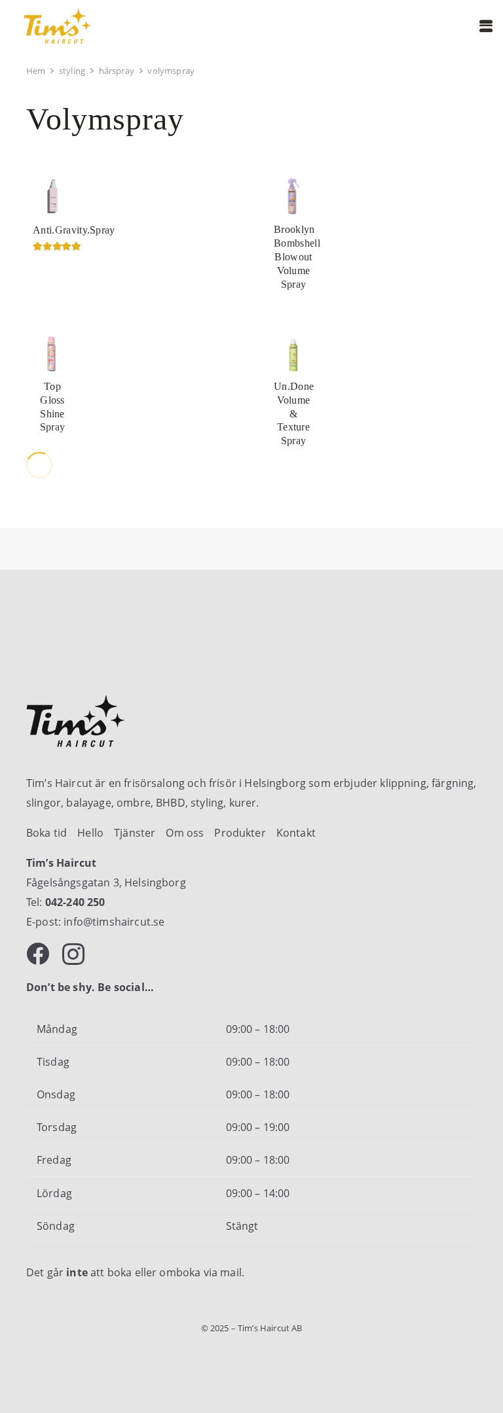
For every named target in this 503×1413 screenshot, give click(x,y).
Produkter (239, 833)
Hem (35, 71)
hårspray (116, 71)
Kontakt (296, 833)
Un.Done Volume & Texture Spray (294, 413)
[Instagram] (73, 955)
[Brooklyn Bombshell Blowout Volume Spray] (293, 196)
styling (72, 71)
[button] (486, 26)
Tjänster (134, 833)
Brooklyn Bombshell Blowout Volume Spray (297, 256)
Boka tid (46, 833)
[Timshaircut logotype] (57, 26)
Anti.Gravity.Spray (74, 230)
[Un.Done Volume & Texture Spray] (293, 353)
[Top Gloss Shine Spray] (52, 353)
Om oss (185, 833)
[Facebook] (37, 953)
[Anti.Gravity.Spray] (52, 196)
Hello (90, 833)
